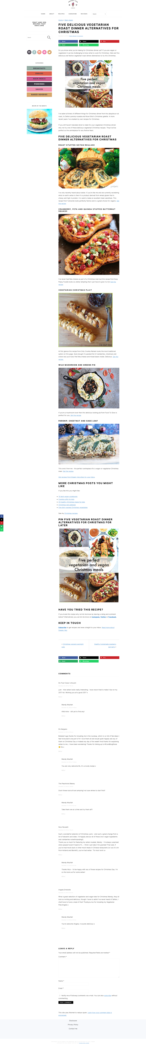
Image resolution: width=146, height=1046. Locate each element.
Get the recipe (75, 415)
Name (61, 981)
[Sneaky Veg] (73, 9)
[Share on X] (1, 519)
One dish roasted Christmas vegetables (73, 507)
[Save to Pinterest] (1, 523)
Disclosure (73, 1021)
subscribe (107, 995)
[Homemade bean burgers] (39, 121)
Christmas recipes (71, 513)
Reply (60, 696)
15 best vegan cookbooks (67, 496)
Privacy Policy (73, 1024)
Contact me (73, 1029)
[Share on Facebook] (1, 516)
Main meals (69, 20)
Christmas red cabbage (67, 505)
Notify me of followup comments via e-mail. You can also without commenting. (87, 997)
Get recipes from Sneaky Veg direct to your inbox (76, 477)
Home (60, 20)
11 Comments (80, 36)
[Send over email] (1, 526)
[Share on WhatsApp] (1, 529)
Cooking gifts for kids (66, 499)
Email (61, 988)
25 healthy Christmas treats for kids (71, 502)
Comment (62, 957)
